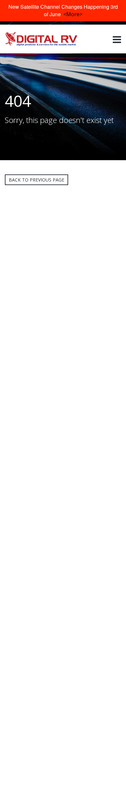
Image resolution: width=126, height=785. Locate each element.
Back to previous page (36, 180)
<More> (72, 14)
